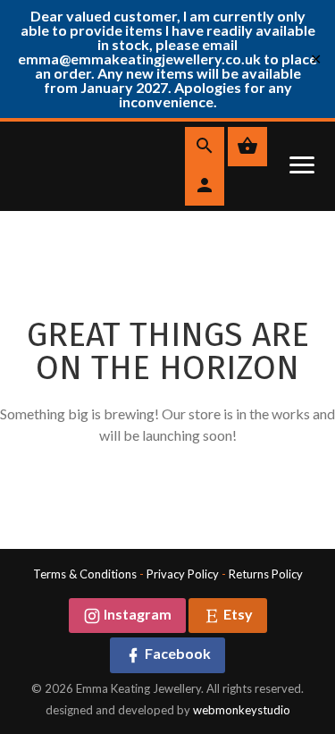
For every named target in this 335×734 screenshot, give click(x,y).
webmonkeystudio (241, 710)
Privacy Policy (183, 574)
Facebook (176, 653)
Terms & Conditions (85, 574)
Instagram (136, 613)
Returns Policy (266, 574)
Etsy (237, 613)
